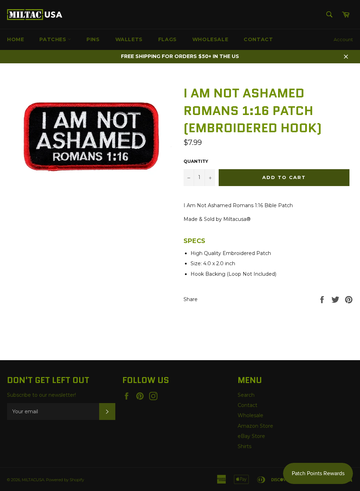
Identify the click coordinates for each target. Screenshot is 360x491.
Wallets (129, 39)
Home (15, 39)
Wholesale (210, 39)
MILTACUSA (33, 479)
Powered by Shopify (65, 479)
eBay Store (251, 436)
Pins (92, 39)
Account (343, 39)
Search (246, 395)
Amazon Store (255, 426)
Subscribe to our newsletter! (41, 395)
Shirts (244, 446)
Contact (258, 39)
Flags (167, 39)
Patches (53, 39)
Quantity (196, 161)
